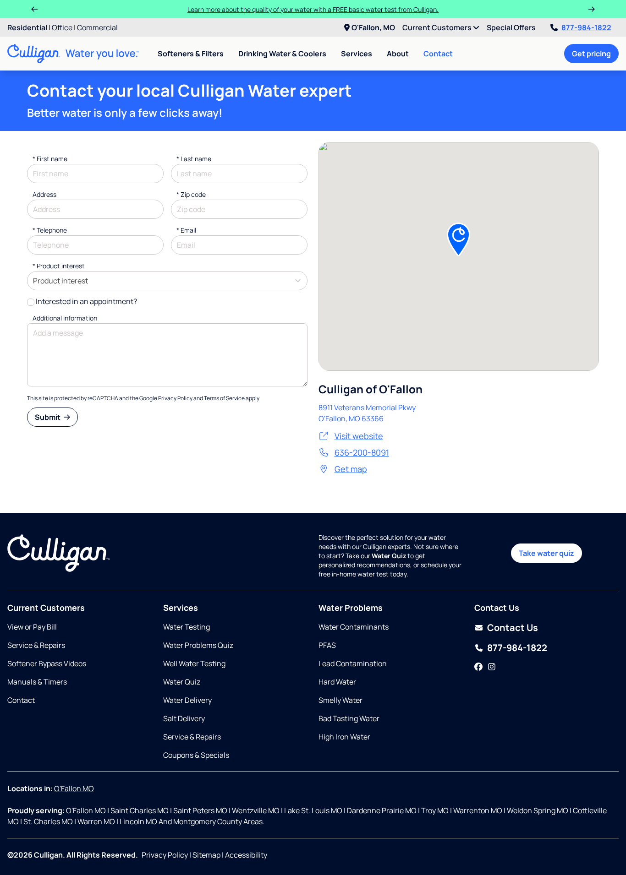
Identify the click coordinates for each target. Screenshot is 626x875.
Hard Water (337, 682)
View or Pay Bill (32, 627)
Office (62, 27)
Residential (27, 27)
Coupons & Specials (196, 755)
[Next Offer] (591, 9)
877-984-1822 (586, 27)
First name (50, 158)
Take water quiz (546, 553)
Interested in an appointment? (86, 301)
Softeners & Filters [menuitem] (191, 54)
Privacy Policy (175, 398)
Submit (48, 417)
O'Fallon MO (74, 788)
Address (44, 194)
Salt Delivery (184, 718)
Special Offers (511, 27)
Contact (438, 54)
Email (186, 230)
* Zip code (191, 194)
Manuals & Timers (37, 682)
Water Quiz (181, 682)
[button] (458, 239)
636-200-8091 (362, 452)
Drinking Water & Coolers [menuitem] (282, 54)
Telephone (50, 230)
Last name (193, 158)
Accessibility (246, 855)
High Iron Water (344, 737)
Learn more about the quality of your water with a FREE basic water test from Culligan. (313, 9)
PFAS (327, 645)
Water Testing (186, 627)
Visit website (359, 435)
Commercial (97, 27)
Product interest (59, 265)
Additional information (65, 318)
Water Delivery (187, 700)
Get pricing (591, 54)
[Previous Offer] (34, 9)
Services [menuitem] (356, 54)
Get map (351, 468)
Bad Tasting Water (348, 718)
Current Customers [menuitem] (437, 27)
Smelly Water (340, 700)
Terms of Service (224, 398)
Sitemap (206, 855)
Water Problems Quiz (198, 645)
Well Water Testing (194, 663)
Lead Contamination (352, 663)
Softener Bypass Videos (46, 663)
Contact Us (512, 627)
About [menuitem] (398, 54)
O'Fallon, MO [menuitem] (373, 27)
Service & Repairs (36, 645)
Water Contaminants (353, 627)
